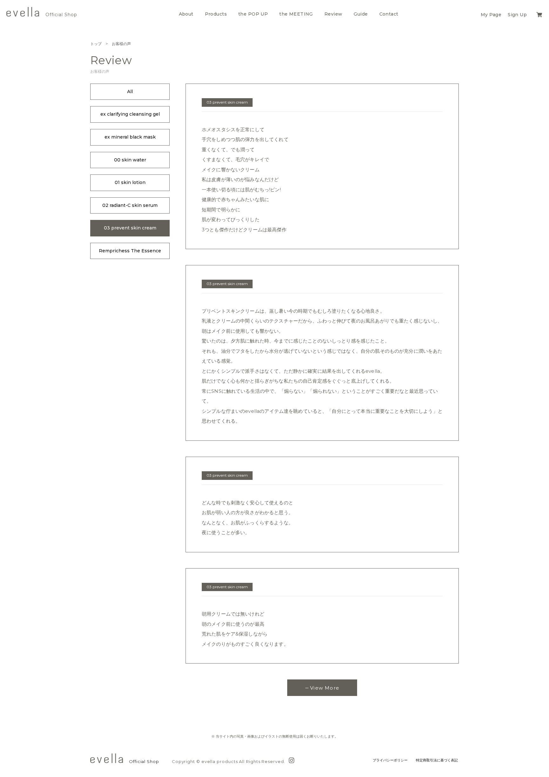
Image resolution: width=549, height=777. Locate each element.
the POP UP (253, 14)
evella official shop (22, 12)
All (130, 91)
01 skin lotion (130, 182)
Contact (388, 14)
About (186, 14)
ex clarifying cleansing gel (130, 114)
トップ (96, 43)
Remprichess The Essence (130, 251)
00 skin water (130, 160)
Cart (541, 14)
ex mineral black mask (130, 137)
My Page (491, 14)
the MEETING (296, 14)
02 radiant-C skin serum (130, 205)
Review (333, 14)
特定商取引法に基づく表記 (437, 760)
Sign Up (517, 14)
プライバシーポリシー (390, 760)
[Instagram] (291, 759)
